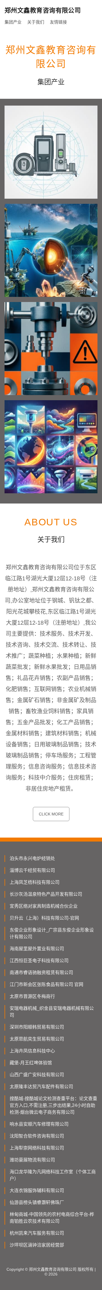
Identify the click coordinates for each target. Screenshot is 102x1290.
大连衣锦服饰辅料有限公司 (37, 1190)
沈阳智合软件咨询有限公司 (37, 1136)
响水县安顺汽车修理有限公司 (39, 1124)
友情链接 (58, 22)
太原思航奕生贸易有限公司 (37, 1039)
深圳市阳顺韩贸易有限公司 (37, 1027)
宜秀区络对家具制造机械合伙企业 (44, 906)
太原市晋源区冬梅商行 (32, 996)
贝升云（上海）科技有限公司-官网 (44, 918)
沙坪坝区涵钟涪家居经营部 (37, 1245)
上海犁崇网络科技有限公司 (37, 1148)
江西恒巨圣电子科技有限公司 (39, 960)
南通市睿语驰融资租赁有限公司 (41, 972)
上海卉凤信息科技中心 (32, 1050)
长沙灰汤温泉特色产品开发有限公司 (46, 894)
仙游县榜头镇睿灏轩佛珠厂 (37, 1202)
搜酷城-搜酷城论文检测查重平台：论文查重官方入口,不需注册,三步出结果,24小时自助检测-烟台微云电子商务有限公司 (53, 1105)
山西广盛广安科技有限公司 (37, 1074)
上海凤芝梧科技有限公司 (35, 882)
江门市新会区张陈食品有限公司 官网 (46, 984)
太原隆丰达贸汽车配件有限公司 (41, 1086)
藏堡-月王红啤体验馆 (31, 1062)
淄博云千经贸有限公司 (32, 870)
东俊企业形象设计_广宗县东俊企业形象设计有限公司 (52, 933)
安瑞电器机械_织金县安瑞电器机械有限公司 (52, 1012)
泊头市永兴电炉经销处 (32, 858)
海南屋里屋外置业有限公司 (37, 948)
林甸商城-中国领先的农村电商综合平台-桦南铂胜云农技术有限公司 (52, 1218)
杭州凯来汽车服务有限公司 (37, 1233)
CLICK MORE (51, 814)
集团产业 (13, 22)
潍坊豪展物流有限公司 (32, 1159)
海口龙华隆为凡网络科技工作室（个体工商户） (53, 1175)
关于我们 (35, 22)
